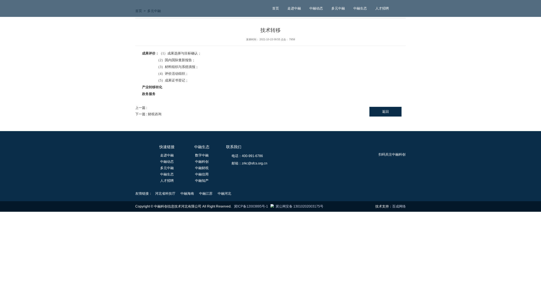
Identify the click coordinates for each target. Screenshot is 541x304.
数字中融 (202, 155)
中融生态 (360, 8)
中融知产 (202, 180)
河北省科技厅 (165, 193)
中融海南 (187, 193)
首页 (275, 8)
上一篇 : (141, 108)
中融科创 (202, 161)
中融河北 (224, 193)
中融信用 (202, 174)
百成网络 (399, 206)
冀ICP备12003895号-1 (251, 206)
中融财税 (202, 168)
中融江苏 (206, 193)
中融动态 (316, 8)
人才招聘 (382, 8)
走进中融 (294, 8)
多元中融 (338, 8)
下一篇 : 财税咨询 (148, 114)
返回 (385, 111)
